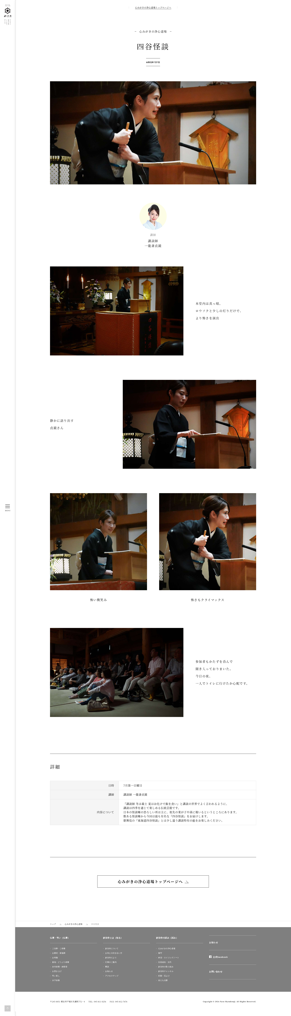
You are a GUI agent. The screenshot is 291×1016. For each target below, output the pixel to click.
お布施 (55, 958)
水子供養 (56, 980)
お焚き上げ (57, 971)
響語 (107, 967)
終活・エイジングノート (168, 958)
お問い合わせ (215, 971)
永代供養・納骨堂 (59, 967)
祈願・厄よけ (164, 976)
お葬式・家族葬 (58, 953)
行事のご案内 (111, 962)
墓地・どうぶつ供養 (60, 962)
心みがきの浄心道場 (166, 948)
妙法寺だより (111, 958)
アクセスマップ (112, 976)
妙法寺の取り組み (165, 967)
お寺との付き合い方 (113, 953)
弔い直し (56, 976)
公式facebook (220, 957)
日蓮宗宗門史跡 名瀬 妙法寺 (7, 15)
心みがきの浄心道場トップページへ (153, 7)
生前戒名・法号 (165, 962)
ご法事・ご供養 (58, 948)
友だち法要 (163, 980)
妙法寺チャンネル (165, 971)
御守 (160, 953)
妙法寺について (112, 948)
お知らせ (109, 971)
